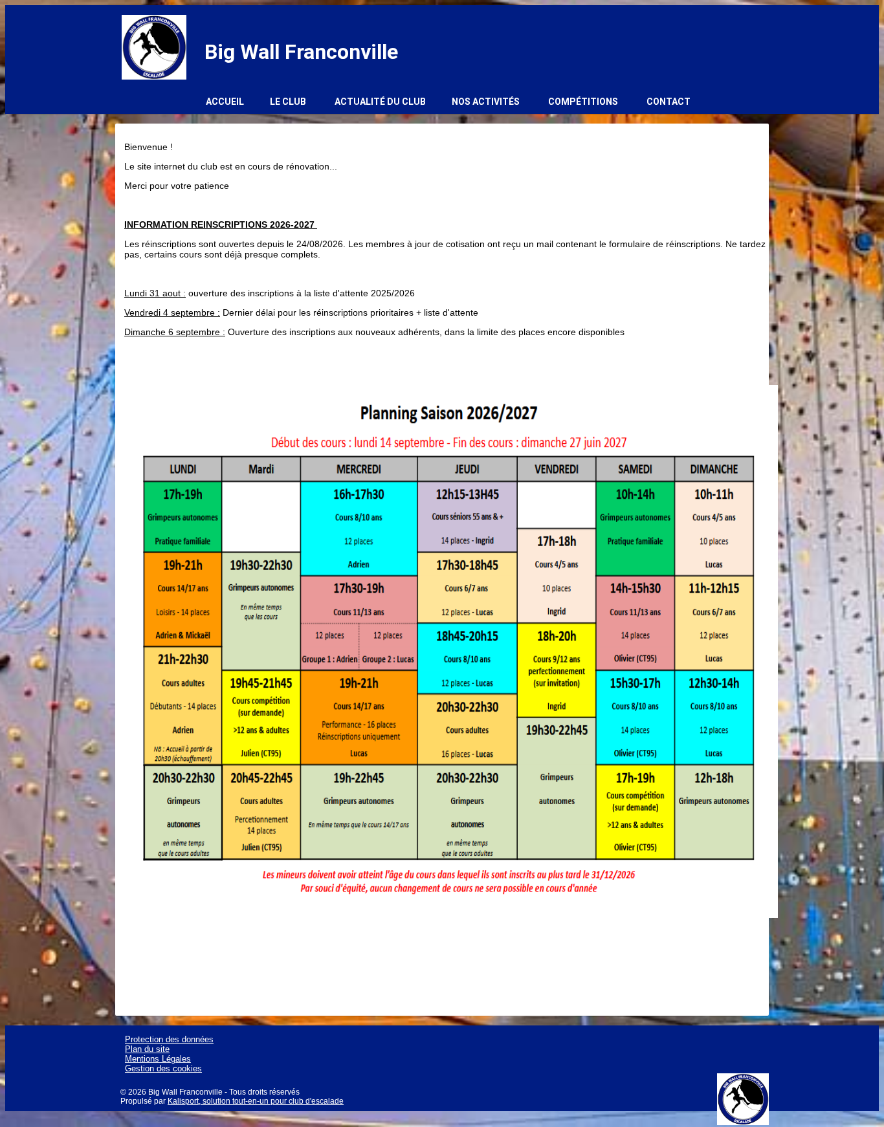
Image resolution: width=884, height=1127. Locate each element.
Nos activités (486, 101)
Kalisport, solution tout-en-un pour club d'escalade (256, 1101)
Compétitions (583, 101)
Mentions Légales (158, 1059)
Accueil (225, 101)
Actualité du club (380, 101)
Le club (288, 101)
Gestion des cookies (163, 1068)
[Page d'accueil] (154, 47)
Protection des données (169, 1039)
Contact (668, 101)
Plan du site (147, 1049)
